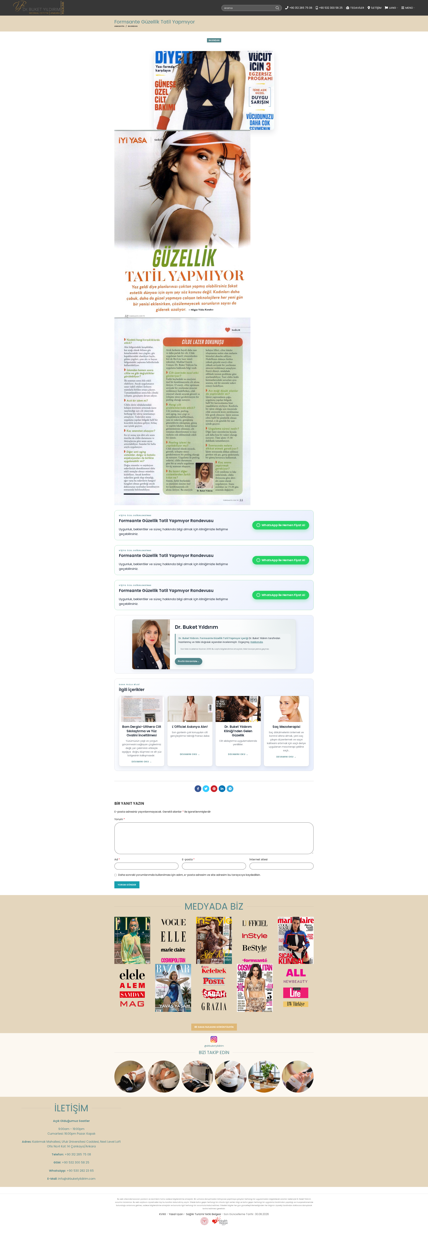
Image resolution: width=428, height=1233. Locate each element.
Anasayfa (119, 26)
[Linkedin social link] (222, 788)
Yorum (119, 819)
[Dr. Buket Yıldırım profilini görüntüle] (151, 644)
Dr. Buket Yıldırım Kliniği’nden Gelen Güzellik (238, 731)
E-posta (188, 859)
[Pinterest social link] (214, 788)
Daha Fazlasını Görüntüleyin (216, 1027)
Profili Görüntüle (188, 661)
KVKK (162, 1214)
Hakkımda (256, 642)
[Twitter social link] (206, 788)
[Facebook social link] (198, 788)
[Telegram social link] (230, 788)
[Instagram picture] (130, 1076)
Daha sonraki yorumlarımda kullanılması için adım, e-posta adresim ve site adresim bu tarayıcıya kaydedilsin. (189, 875)
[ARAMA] (277, 8)
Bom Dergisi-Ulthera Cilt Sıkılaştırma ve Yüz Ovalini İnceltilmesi (141, 731)
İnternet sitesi (258, 859)
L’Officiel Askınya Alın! (190, 726)
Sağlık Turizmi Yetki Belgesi (203, 1214)
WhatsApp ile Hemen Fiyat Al (281, 525)
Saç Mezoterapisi (286, 726)
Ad (117, 859)
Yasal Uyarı (176, 1214)
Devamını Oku (142, 761)
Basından (132, 26)
